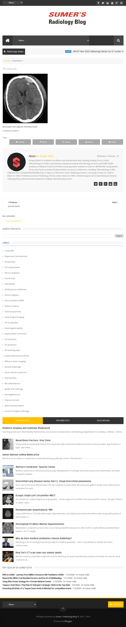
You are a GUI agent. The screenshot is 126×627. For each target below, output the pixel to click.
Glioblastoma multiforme (15, 289)
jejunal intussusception (14, 406)
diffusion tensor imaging (15, 361)
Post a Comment (13, 221)
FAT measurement (12, 267)
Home (6, 61)
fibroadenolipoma (12, 383)
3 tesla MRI (9, 251)
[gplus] (117, 3)
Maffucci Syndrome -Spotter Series (35, 467)
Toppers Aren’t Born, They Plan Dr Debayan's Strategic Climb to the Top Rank (36, 585)
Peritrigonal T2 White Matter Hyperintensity (40, 524)
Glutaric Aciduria (12, 306)
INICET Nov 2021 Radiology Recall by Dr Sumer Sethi (94, 51)
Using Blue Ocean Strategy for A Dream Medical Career (26, 581)
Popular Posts (23, 420)
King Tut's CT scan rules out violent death (39, 552)
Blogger (68, 621)
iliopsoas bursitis (12, 400)
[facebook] (98, 3)
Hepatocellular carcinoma (16, 334)
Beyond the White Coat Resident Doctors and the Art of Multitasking (32, 578)
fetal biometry (10, 378)
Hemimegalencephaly (14, 328)
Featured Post (63, 420)
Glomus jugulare (12, 295)
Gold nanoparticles (13, 312)
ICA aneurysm (10, 339)
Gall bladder (10, 284)
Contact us (117, 604)
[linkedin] (108, 3)
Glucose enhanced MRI (14, 301)
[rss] (121, 3)
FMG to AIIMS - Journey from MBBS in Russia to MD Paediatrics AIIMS (33, 575)
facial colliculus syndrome (16, 372)
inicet (62, 51)
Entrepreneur (10, 262)
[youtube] (112, 3)
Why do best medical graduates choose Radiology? (44, 538)
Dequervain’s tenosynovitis (16, 256)
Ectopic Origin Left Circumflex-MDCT (35, 495)
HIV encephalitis (11, 323)
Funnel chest (10, 278)
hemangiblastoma (12, 395)
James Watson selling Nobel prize (20, 454)
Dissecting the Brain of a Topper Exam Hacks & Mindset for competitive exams (36, 588)
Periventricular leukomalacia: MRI (34, 509)
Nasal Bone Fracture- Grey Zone (33, 440)
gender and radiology (14, 389)
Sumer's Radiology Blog (66, 616)
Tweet (21, 142)
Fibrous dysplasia (12, 273)
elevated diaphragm (13, 367)
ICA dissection (11, 345)
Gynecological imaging (14, 317)
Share (44, 142)
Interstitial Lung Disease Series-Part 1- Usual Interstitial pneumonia (53, 481)
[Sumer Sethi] (96, 184)
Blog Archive (103, 420)
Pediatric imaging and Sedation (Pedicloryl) (26, 428)
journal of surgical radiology (17, 411)
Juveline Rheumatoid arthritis (17, 356)
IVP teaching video (12, 350)
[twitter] (103, 3)
